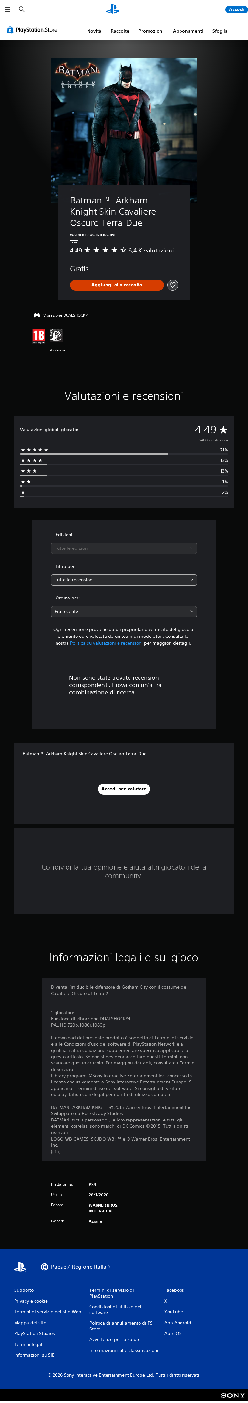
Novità (94, 31)
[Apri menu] (7, 9)
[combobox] (124, 548)
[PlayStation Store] (33, 30)
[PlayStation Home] (113, 10)
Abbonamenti (188, 31)
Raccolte (120, 31)
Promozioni (151, 31)
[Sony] (233, 1399)
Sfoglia (220, 31)
